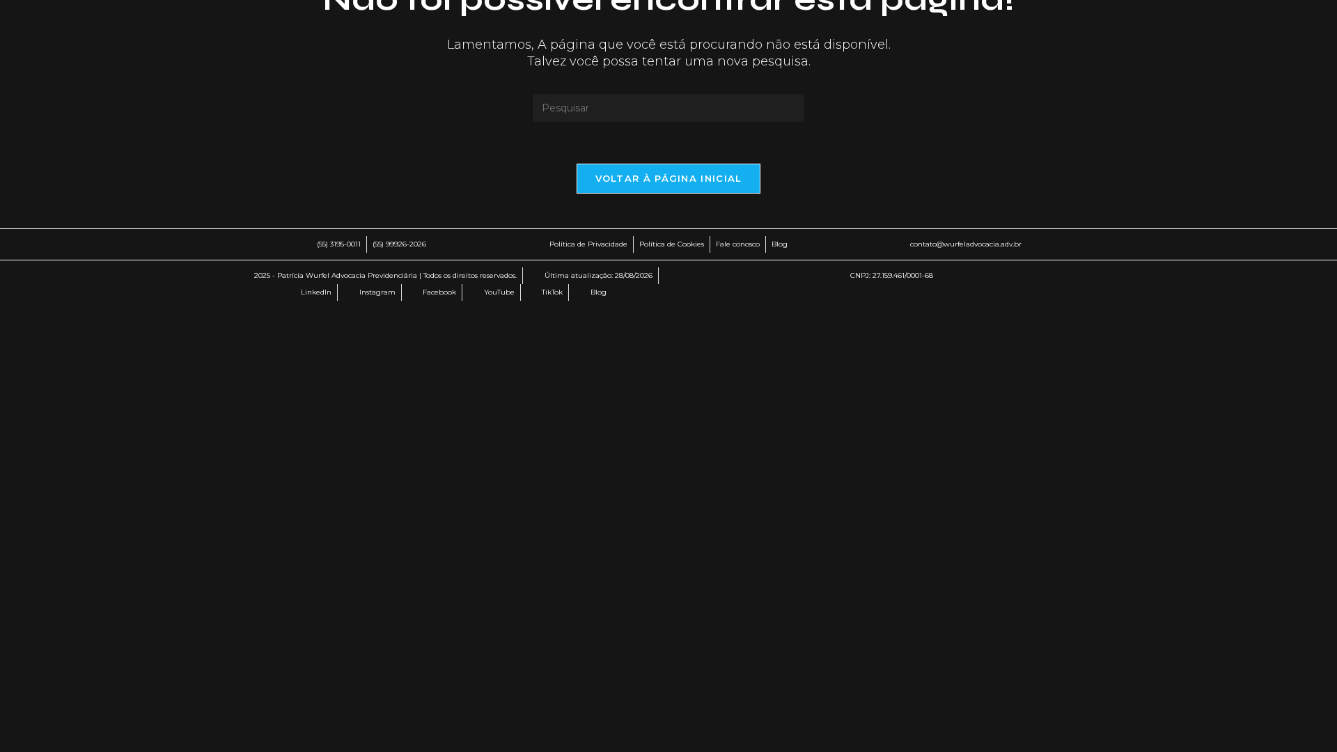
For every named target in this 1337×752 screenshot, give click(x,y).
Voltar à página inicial (668, 178)
